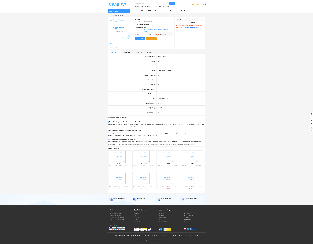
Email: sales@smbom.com (115, 213)
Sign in (193, 4)
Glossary (161, 219)
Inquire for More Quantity (192, 27)
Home (134, 11)
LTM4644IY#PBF (165, 6)
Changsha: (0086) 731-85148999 (116, 219)
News (164, 11)
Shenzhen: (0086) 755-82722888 (116, 217)
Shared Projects (162, 217)
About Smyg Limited (188, 215)
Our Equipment (187, 217)
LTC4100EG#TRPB (156, 6)
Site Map (186, 221)
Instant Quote (137, 213)
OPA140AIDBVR (147, 6)
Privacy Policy (137, 217)
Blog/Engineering (187, 219)
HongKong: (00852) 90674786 (116, 215)
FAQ (135, 215)
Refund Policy (137, 219)
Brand (157, 11)
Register (198, 4)
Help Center (161, 215)
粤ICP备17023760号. (174, 240)
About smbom (187, 213)
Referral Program (163, 221)
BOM (149, 11)
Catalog (142, 11)
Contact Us (173, 11)
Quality (183, 11)
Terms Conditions (138, 221)
